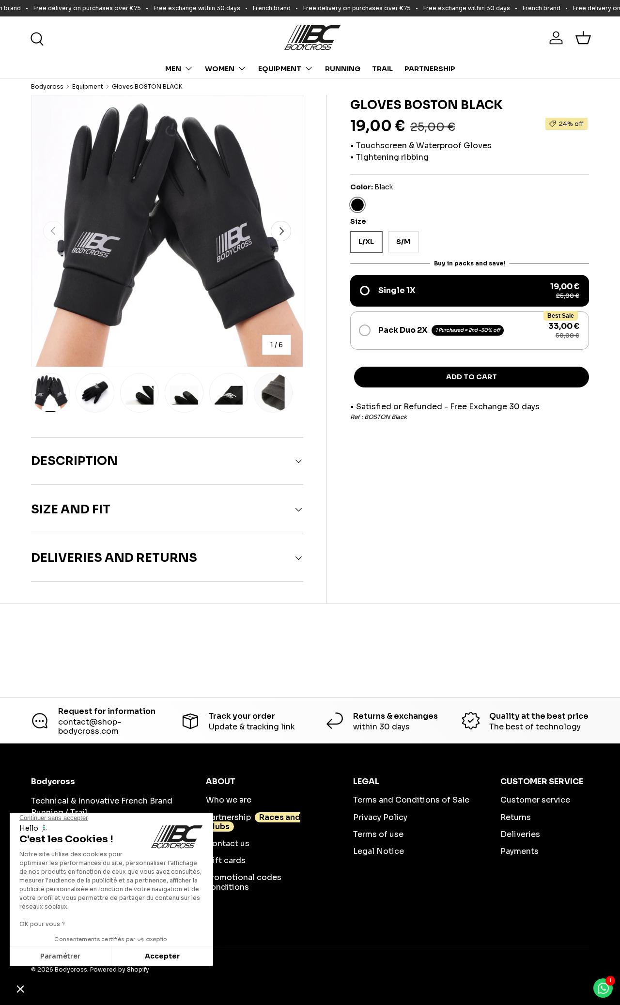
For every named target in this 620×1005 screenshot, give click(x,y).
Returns (515, 817)
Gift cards (226, 860)
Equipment (279, 68)
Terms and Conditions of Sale (411, 800)
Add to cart (471, 376)
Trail (382, 68)
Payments (519, 851)
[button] (583, 37)
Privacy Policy (380, 817)
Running (342, 68)
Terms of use (378, 834)
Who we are (228, 800)
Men (173, 68)
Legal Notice (378, 851)
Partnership (429, 68)
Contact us (227, 843)
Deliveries (520, 834)
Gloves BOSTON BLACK (147, 86)
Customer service (535, 800)
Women (219, 68)
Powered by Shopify (119, 969)
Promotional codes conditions (243, 882)
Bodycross (47, 86)
